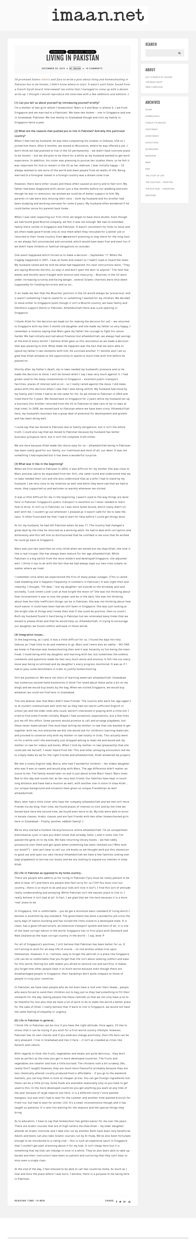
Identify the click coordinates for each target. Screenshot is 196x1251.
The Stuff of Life (154, 175)
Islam (148, 109)
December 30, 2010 (53, 68)
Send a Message (154, 87)
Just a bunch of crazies (158, 77)
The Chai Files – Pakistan (159, 182)
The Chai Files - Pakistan (81, 52)
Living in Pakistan (72, 57)
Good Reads (152, 136)
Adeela (45, 79)
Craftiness (151, 129)
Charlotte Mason (155, 122)
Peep (147, 169)
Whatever (150, 195)
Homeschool (58, 52)
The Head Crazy (153, 82)
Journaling (151, 149)
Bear (148, 162)
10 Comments (94, 68)
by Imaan (75, 68)
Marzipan (150, 155)
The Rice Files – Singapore (159, 188)
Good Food (151, 142)
